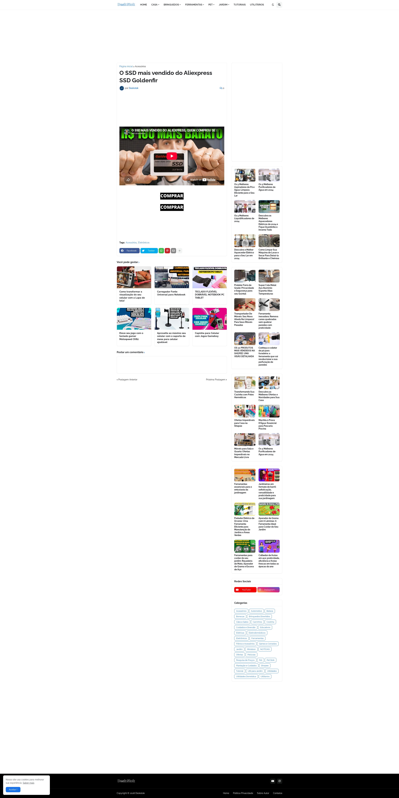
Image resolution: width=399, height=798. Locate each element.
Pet (260, 660)
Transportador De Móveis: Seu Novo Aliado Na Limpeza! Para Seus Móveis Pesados (244, 319)
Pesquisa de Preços (245, 660)
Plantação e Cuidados (246, 665)
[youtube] (272, 781)
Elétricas (240, 633)
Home (226, 793)
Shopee (265, 665)
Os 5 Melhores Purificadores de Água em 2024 (267, 187)
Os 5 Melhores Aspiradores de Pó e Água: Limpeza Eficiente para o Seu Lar (244, 190)
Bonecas (240, 616)
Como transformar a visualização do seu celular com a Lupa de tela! (132, 296)
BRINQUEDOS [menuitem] (171, 4)
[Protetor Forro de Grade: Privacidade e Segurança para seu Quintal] (244, 276)
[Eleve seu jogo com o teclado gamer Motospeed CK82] (134, 319)
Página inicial (126, 66)
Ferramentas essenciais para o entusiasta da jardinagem (243, 488)
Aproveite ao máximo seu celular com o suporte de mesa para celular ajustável (171, 338)
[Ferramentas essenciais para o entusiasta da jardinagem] (244, 475)
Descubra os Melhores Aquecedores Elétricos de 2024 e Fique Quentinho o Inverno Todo (268, 222)
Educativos (265, 627)
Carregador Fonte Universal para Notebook (171, 293)
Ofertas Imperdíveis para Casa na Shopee (244, 423)
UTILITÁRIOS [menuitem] (257, 4)
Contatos (277, 793)
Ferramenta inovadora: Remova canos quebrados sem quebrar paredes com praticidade (268, 320)
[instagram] (279, 781)
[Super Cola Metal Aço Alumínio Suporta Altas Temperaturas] (269, 276)
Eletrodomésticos (257, 633)
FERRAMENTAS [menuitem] (193, 4)
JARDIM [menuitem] (223, 4)
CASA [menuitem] (154, 4)
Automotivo (256, 611)
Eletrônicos (143, 242)
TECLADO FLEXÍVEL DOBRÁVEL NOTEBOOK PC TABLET (209, 294)
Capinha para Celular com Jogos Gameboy (207, 335)
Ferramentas (257, 638)
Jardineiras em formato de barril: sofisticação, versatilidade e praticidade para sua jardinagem (267, 491)
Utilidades (272, 671)
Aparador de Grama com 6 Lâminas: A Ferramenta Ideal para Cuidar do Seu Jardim (269, 524)
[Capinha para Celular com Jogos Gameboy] (209, 319)
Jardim (239, 649)
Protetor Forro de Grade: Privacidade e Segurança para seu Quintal (244, 289)
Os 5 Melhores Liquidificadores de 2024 (244, 218)
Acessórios (140, 66)
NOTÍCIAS (265, 649)
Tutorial (239, 671)
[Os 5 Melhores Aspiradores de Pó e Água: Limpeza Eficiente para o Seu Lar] (244, 175)
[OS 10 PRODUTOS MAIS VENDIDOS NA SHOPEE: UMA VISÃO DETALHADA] (244, 338)
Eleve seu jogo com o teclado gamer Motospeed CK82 (131, 336)
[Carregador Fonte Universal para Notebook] (172, 277)
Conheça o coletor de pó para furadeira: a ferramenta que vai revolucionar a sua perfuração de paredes (268, 356)
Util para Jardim (255, 671)
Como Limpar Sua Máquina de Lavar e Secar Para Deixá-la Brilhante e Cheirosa (269, 254)
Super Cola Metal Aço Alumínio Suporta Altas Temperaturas (267, 289)
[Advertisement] (199, 36)
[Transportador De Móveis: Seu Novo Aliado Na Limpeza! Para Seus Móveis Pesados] (244, 304)
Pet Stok (270, 660)
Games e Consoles (268, 644)
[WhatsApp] (161, 250)
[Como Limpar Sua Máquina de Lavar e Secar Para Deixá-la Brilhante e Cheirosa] (269, 240)
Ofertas (239, 654)
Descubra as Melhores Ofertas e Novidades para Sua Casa (269, 396)
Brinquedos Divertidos (259, 616)
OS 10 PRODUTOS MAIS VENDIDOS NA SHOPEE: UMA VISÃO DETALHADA (244, 352)
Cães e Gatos (242, 622)
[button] (272, 5)
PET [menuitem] (210, 4)
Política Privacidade (243, 793)
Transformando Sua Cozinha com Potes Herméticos (244, 395)
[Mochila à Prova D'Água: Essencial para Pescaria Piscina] (269, 411)
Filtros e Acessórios (245, 644)
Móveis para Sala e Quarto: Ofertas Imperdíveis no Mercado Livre (243, 452)
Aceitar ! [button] (13, 789)
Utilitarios (265, 676)
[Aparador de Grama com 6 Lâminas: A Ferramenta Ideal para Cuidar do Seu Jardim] (269, 509)
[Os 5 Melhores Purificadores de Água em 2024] (269, 175)
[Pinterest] (167, 250)
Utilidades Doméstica (246, 676)
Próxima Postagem (215, 379)
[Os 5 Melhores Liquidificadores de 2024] (244, 206)
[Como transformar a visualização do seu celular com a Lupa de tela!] (134, 277)
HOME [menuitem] (143, 4)
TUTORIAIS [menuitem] (240, 4)
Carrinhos (257, 622)
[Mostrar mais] (179, 250)
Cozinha (270, 622)
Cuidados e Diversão (245, 627)
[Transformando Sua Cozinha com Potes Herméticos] (244, 382)
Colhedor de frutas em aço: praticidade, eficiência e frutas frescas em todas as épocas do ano (269, 561)
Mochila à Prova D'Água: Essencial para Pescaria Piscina (267, 424)
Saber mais (28, 783)
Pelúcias (251, 654)
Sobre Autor (263, 793)
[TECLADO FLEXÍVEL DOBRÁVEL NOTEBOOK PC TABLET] (209, 277)
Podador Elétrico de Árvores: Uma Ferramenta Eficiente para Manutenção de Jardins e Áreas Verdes (244, 526)
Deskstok (140, 793)
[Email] (173, 250)
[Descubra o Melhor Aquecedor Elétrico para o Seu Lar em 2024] (244, 240)
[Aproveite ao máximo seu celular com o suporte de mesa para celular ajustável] (172, 319)
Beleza (270, 611)
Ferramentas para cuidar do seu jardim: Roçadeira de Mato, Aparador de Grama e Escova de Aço (244, 562)
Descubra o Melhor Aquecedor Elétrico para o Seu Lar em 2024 (244, 254)
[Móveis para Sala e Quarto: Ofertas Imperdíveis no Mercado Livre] (244, 439)
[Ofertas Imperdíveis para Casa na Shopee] (244, 411)
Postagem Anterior (127, 379)
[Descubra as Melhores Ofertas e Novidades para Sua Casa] (269, 382)
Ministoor (251, 649)
